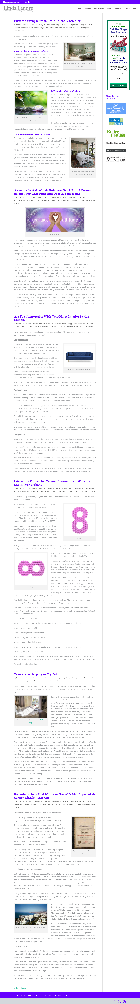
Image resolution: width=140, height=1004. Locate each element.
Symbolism (73, 804)
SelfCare (21, 31)
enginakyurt (34, 720)
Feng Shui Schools (77, 801)
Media (128, 8)
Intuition (41, 326)
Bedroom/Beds (49, 25)
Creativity (57, 324)
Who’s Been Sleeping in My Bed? (36, 674)
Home (80, 8)
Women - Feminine (88, 491)
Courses (118, 8)
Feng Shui (83, 25)
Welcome (88, 8)
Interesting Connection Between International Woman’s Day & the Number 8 (52, 482)
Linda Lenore (49, 28)
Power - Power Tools (54, 491)
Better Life (48, 197)
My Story (57, 326)
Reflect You (71, 326)
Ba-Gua (34, 488)
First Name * (118, 74)
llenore (18, 25)
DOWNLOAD (118, 85)
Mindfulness (65, 200)
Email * (118, 78)
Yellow (90, 326)
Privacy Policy (33, 995)
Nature (75, 28)
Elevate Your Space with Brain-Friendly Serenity (47, 20)
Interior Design (38, 28)
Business (45, 324)
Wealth (72, 491)
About (23, 995)
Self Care (84, 200)
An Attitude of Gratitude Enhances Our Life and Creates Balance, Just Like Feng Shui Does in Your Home (52, 191)
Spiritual (17, 203)
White (85, 326)
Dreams (48, 801)
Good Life (85, 197)
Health (30, 200)
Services (109, 8)
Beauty (40, 25)
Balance (34, 25)
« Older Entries (20, 988)
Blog (134, 8)
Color (66, 25)
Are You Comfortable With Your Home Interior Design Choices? (51, 318)
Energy (71, 25)
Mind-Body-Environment (63, 28)
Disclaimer (57, 995)
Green (90, 25)
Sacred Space (84, 28)
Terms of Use (46, 995)
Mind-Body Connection (52, 200)
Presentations (99, 8)
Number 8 (34, 491)
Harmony (17, 28)
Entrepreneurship (79, 324)
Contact (67, 995)
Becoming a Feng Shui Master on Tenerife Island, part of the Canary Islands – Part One (55, 795)
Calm (61, 25)
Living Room (48, 326)
